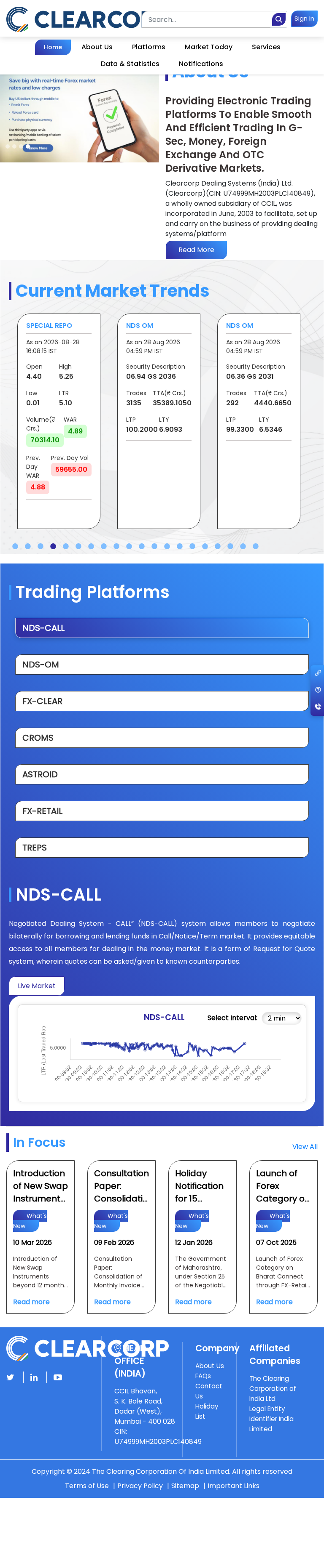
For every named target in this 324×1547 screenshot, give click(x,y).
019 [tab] (243, 546)
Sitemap (185, 1486)
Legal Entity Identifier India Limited (271, 1418)
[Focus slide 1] (7, 146)
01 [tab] (15, 546)
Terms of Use (87, 1486)
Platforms (148, 47)
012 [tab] (154, 546)
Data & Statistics (130, 64)
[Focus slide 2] (14, 146)
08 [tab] (104, 546)
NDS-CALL (43, 628)
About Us (97, 47)
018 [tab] (230, 546)
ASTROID (40, 774)
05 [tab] (66, 546)
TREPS (34, 847)
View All (305, 1146)
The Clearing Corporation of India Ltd (272, 1388)
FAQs (203, 1376)
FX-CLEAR (42, 701)
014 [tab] (180, 546)
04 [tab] (53, 546)
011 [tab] (142, 546)
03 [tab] (40, 546)
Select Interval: (232, 1018)
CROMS (38, 738)
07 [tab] (91, 546)
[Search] (279, 19)
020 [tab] (255, 546)
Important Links (233, 1486)
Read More (196, 250)
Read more (31, 1302)
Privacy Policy (140, 1486)
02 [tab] (28, 546)
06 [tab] (78, 546)
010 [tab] (129, 546)
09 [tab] (116, 546)
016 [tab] (205, 546)
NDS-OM (40, 664)
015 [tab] (192, 546)
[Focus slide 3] (21, 146)
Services (266, 47)
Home (53, 47)
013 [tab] (167, 546)
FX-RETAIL (42, 811)
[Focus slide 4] (28, 146)
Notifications (201, 64)
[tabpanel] (58, 421)
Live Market (37, 986)
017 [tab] (217, 546)
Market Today (208, 47)
